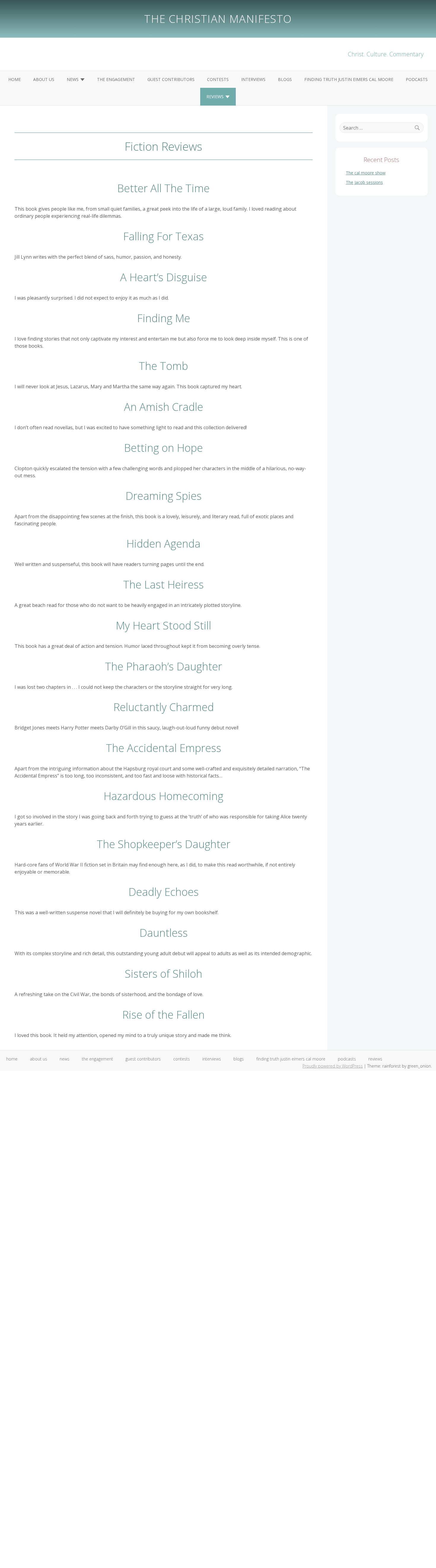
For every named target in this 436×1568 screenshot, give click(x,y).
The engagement (116, 79)
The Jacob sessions (364, 182)
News (73, 79)
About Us (43, 79)
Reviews (215, 96)
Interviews (253, 79)
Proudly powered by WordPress (333, 1066)
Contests (218, 79)
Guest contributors (171, 79)
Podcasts (417, 79)
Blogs (285, 79)
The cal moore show (366, 173)
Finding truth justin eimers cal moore (348, 79)
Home (14, 79)
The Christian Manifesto (218, 18)
